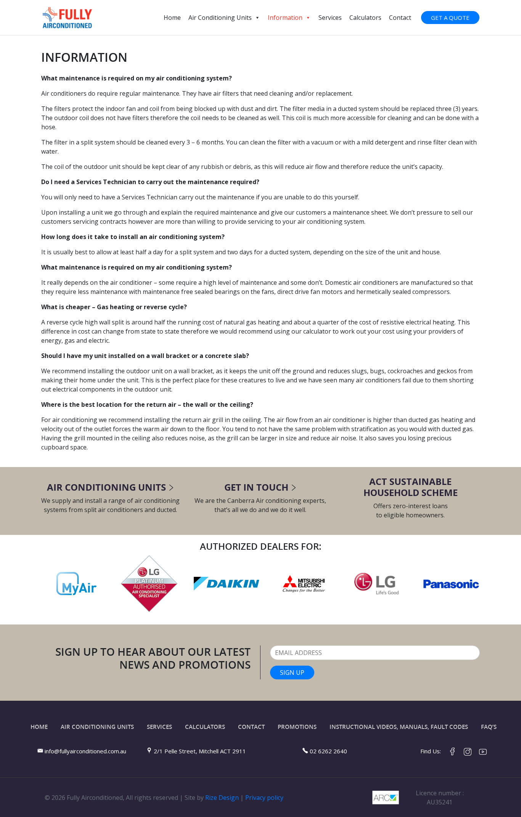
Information (285, 17)
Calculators (365, 17)
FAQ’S (489, 726)
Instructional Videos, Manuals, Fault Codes (399, 726)
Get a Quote (450, 17)
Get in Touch (256, 487)
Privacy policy (264, 797)
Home (172, 17)
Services (330, 17)
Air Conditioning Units (220, 17)
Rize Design (222, 797)
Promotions (297, 726)
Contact (400, 17)
